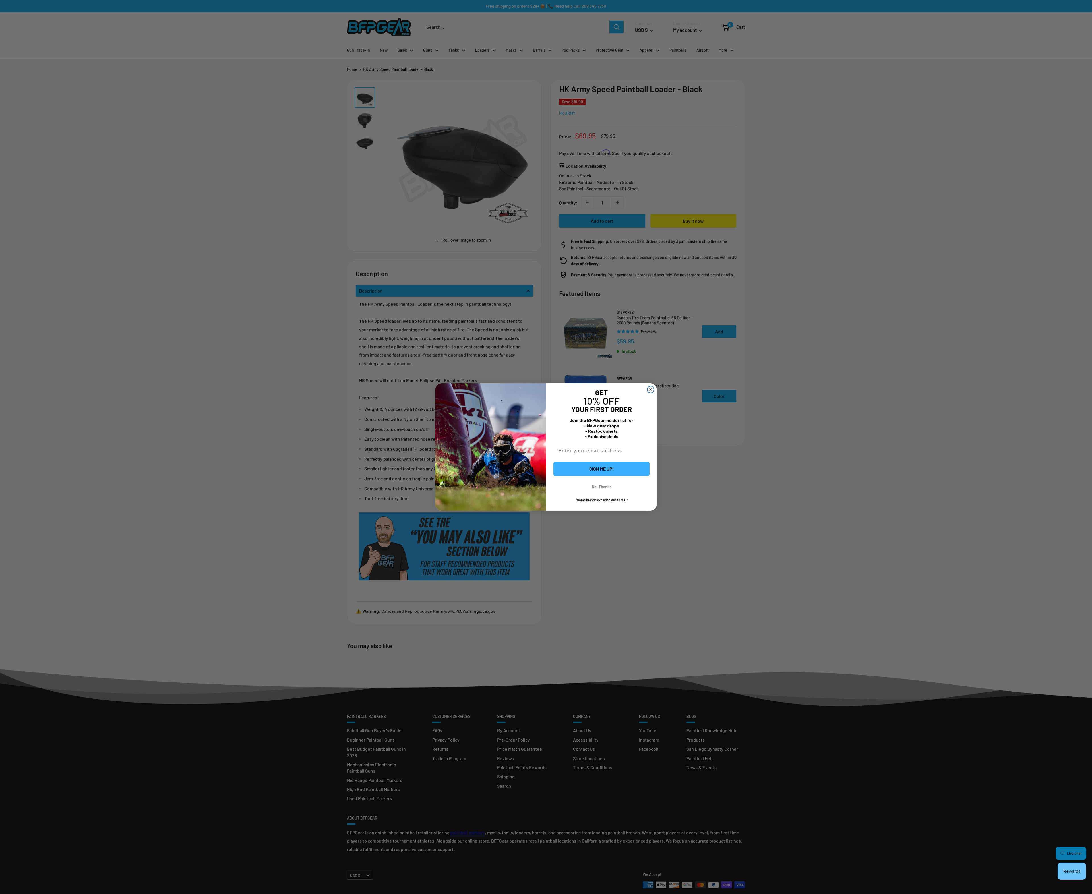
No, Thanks (601, 486)
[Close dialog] (650, 389)
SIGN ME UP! (601, 468)
